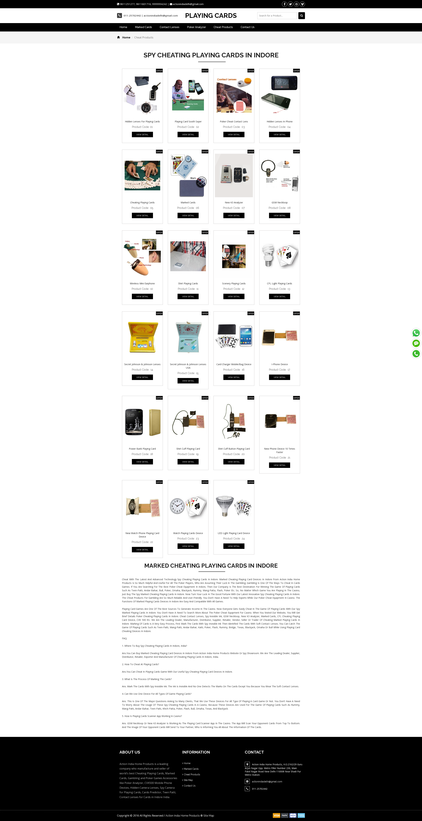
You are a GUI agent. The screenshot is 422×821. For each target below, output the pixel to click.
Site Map (188, 780)
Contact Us (248, 27)
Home (123, 27)
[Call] (416, 353)
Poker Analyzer (196, 27)
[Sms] (416, 343)
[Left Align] (301, 15)
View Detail (142, 134)
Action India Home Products (183, 815)
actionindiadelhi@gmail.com (267, 781)
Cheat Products (223, 27)
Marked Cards (143, 27)
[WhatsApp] (416, 332)
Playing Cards (211, 15)
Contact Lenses (169, 27)
